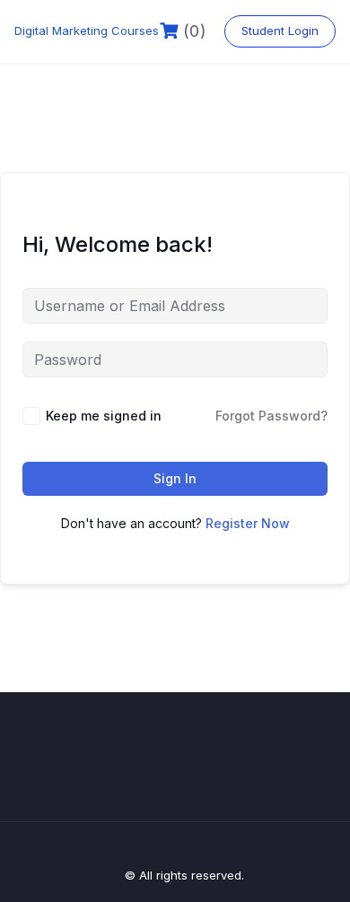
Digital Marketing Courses (86, 30)
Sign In (175, 478)
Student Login (280, 30)
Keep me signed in (104, 415)
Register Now (248, 523)
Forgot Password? (271, 415)
